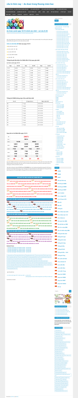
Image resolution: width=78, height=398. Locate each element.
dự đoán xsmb (57, 377)
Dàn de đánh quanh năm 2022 (60, 364)
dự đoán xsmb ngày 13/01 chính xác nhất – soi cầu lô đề (19, 250)
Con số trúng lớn (32, 11)
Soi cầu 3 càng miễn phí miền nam (25, 264)
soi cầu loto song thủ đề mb (62, 58)
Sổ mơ (59, 286)
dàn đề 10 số (68, 368)
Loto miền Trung (62, 271)
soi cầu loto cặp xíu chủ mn (62, 82)
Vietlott (69, 11)
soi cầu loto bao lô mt (61, 64)
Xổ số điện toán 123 (61, 123)
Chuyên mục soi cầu (21, 11)
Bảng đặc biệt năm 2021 (30, 255)
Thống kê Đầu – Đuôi (61, 144)
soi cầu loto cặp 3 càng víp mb (63, 52)
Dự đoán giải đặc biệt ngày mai (45, 257)
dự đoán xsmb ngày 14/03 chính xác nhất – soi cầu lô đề (19, 251)
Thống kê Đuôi (60, 142)
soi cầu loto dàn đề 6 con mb (63, 39)
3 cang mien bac (58, 330)
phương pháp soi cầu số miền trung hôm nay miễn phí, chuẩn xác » (39, 276)
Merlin (17, 396)
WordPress (12, 396)
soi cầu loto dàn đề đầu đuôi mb (63, 43)
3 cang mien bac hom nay (59, 332)
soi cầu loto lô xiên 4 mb (62, 56)
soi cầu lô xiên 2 (49, 264)
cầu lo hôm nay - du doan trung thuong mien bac (24, 33)
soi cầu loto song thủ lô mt (62, 75)
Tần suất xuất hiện (60, 147)
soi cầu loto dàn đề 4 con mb (63, 38)
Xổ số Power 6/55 (60, 114)
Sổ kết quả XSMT (60, 107)
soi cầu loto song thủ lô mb (62, 61)
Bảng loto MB (59, 152)
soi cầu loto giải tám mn (62, 84)
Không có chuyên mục (26, 262)
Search (56, 20)
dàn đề (63, 368)
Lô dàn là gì (64, 379)
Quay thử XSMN (60, 159)
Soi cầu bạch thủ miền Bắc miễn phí (61, 383)
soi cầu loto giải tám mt (61, 68)
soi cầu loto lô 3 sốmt (61, 70)
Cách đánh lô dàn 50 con (59, 353)
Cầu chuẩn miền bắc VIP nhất (48, 9)
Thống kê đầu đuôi (60, 136)
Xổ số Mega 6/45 (60, 112)
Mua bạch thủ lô (65, 381)
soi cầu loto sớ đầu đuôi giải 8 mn (64, 87)
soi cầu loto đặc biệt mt (61, 67)
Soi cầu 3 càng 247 (48, 262)
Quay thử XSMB (60, 158)
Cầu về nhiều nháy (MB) (62, 132)
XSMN (44, 11)
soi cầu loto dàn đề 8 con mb (63, 40)
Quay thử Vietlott (60, 162)
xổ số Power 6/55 (62, 199)
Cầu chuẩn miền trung (62, 9)
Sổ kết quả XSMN (60, 106)
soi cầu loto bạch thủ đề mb (62, 32)
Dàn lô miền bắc (58, 368)
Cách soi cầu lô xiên (39, 255)
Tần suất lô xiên (17, 266)
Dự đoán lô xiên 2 (28, 259)
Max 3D (58, 115)
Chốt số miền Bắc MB (13, 44)
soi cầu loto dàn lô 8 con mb (62, 51)
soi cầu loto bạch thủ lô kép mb (63, 34)
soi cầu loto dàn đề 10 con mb (63, 42)
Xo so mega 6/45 (62, 196)
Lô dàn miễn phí (58, 381)
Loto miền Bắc (61, 265)
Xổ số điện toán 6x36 (63, 211)
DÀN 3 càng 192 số (47, 255)
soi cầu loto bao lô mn (61, 80)
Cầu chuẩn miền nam (10, 11)
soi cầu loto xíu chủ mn (61, 93)
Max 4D (58, 116)
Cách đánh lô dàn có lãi (59, 355)
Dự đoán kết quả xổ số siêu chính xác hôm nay (15, 259)
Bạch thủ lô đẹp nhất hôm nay (60, 345)
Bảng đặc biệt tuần (58, 351)
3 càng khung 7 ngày (58, 334)
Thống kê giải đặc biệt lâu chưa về (37, 266)
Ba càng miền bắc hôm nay (20, 255)
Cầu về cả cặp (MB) (61, 131)
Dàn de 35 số (65, 361)
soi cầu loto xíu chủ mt (61, 77)
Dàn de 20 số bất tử (58, 361)
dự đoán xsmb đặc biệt (11, 262)
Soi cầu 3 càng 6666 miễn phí (12, 264)
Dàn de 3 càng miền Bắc (23, 257)
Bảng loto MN (59, 153)
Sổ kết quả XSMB (60, 104)
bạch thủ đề (57, 347)
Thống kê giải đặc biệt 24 (25, 266)
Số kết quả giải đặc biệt (39, 262)
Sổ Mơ (37, 14)
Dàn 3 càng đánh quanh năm (12, 257)
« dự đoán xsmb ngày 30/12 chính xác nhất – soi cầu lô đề (19, 275)
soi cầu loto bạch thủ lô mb (62, 35)
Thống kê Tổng (60, 145)
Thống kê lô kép (60, 140)
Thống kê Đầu (59, 141)
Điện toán (8, 14)
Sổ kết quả (63, 11)
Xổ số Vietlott (59, 111)
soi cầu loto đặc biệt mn (62, 83)
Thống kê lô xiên (60, 138)
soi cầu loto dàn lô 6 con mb (62, 47)
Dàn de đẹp (57, 366)
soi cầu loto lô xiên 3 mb (62, 55)
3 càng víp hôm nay (10, 255)
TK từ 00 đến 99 (60, 148)
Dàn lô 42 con (62, 366)
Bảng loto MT (59, 154)
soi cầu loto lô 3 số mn (61, 86)
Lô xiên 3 (32, 262)
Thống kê (20, 14)
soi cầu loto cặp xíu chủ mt (62, 66)
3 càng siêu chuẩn (67, 334)
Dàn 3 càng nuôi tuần (59, 357)
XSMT (48, 11)
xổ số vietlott (61, 193)
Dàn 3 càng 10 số (67, 355)
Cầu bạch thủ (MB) (60, 128)
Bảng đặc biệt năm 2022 (59, 349)
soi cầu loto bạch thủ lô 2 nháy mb (64, 36)
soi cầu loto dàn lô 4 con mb (62, 46)
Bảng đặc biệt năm (63, 347)
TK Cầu (14, 14)
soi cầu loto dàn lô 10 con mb (63, 45)
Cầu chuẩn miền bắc (35, 9)
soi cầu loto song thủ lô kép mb (63, 59)
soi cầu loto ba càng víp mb (62, 31)
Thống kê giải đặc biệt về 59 (12, 268)
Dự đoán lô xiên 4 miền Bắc (37, 259)
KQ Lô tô (25, 14)
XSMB (39, 11)
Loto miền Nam (61, 268)
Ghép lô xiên (19, 262)
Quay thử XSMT (60, 161)
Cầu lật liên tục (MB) (61, 129)
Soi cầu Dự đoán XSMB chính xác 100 (38, 264)
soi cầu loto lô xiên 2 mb (62, 54)
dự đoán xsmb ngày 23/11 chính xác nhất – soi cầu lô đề (19, 249)
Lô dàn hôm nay (58, 379)
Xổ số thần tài (59, 124)
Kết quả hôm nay (55, 11)
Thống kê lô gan (60, 137)
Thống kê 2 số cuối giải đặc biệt (60, 387)
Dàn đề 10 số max (58, 370)
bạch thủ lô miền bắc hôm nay (60, 343)
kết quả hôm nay (62, 180)
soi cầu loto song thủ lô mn (62, 91)
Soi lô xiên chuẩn (10, 266)
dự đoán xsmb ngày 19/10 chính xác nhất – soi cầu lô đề (19, 247)
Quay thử (32, 14)
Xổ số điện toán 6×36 (61, 121)
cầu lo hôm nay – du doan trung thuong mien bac (30, 4)
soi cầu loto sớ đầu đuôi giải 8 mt (63, 71)
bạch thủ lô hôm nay (58, 340)
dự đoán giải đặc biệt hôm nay (33, 257)
